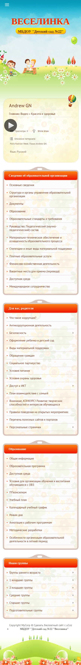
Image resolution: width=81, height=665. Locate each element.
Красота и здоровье (43, 114)
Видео (24, 114)
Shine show (43, 131)
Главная (13, 114)
